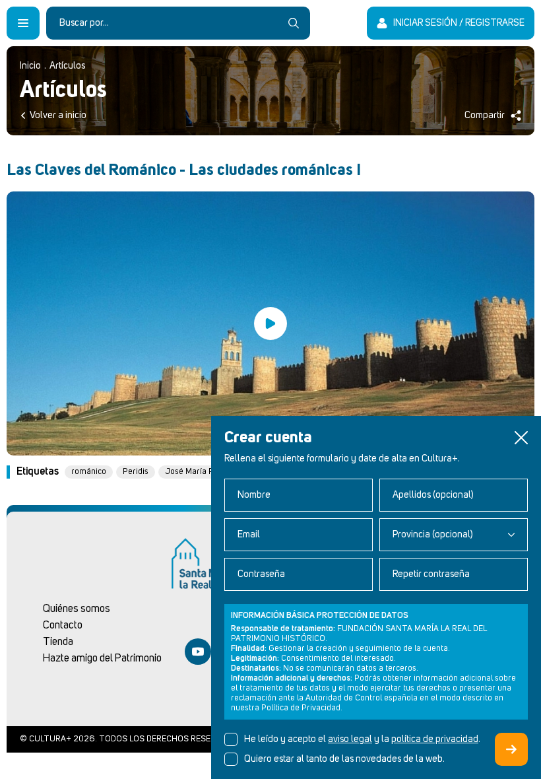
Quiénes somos (76, 608)
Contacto (62, 625)
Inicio (30, 66)
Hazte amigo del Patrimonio (102, 658)
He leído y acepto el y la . (362, 739)
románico (88, 471)
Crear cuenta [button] (511, 749)
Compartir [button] (484, 115)
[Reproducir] (270, 323)
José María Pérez (197, 471)
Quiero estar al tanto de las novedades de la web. (344, 759)
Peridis (135, 471)
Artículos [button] (67, 66)
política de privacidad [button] (434, 739)
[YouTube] (198, 651)
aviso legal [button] (350, 739)
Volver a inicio (58, 115)
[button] (521, 437)
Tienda (58, 641)
